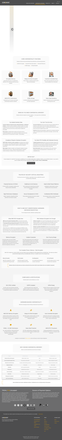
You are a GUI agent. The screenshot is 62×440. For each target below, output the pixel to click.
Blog (45, 419)
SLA (45, 431)
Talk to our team (27, 338)
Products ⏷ (48, 3)
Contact (57, 3)
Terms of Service (46, 426)
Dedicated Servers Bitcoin (37, 422)
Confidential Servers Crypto (37, 425)
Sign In (55, 419)
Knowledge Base (46, 424)
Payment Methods (31, 408)
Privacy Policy (46, 429)
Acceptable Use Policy (47, 427)
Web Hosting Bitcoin (37, 419)
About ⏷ (53, 3)
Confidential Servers (40, 3)
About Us (45, 421)
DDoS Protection (36, 427)
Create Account (56, 421)
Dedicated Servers (30, 3)
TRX (8, 390)
